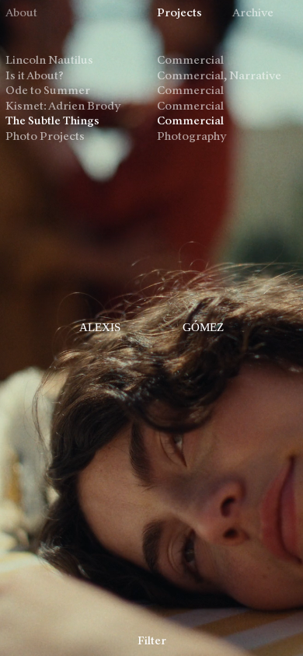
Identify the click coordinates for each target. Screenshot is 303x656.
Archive (252, 13)
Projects (179, 13)
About (21, 13)
